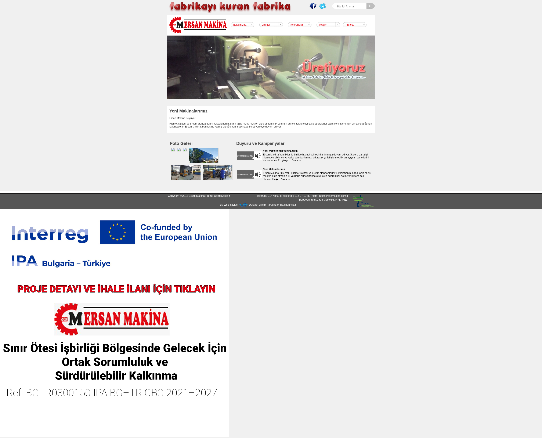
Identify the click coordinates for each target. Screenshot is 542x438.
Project (350, 24)
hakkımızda (239, 24)
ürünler (266, 24)
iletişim (323, 24)
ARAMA (370, 6)
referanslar (296, 24)
